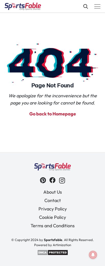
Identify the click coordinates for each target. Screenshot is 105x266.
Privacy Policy (52, 209)
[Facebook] (52, 180)
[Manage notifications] (93, 255)
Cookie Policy (52, 217)
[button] (86, 6)
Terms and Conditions (53, 226)
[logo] (23, 6)
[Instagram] (62, 180)
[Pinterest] (43, 180)
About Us (52, 192)
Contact (52, 200)
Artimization (62, 245)
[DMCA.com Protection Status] (52, 254)
